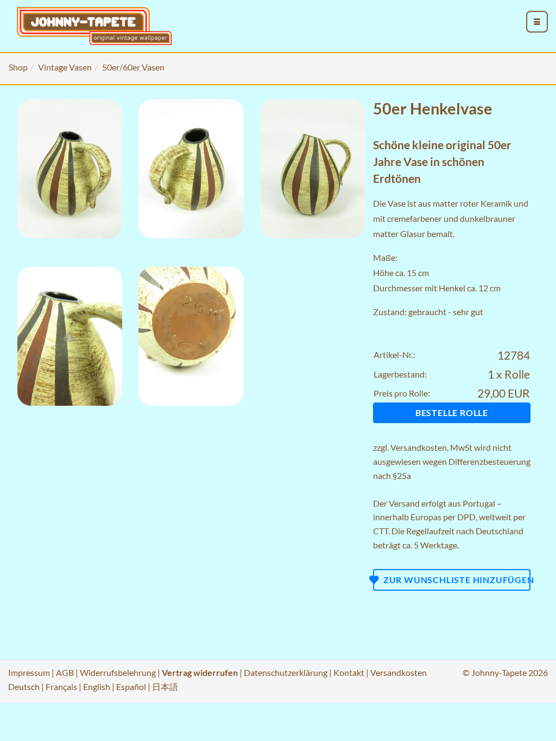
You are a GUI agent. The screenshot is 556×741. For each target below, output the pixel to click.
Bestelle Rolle (451, 412)
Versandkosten (418, 447)
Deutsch (24, 686)
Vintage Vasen (65, 67)
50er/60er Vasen (133, 67)
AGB (65, 672)
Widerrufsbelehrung (118, 672)
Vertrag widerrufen (200, 672)
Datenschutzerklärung (285, 672)
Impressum (29, 672)
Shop (18, 67)
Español (131, 686)
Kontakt (348, 672)
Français (61, 686)
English (96, 686)
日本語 (165, 686)
